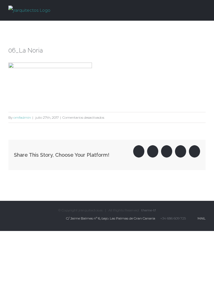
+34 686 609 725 (173, 218)
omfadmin (22, 117)
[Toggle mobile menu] (203, 9)
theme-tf (148, 210)
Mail (201, 218)
